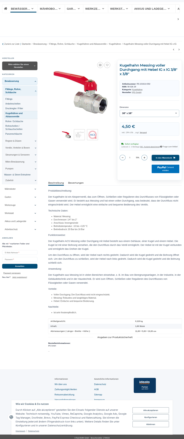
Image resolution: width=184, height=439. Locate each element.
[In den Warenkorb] (50, 58)
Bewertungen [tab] (76, 183)
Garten (8, 197)
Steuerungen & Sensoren (17, 155)
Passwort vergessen (12, 273)
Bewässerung (12, 81)
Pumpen (9, 168)
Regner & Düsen (13, 141)
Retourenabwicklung (64, 394)
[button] (176, 19)
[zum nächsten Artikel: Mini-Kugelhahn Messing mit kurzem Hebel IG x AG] (179, 50)
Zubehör (9, 180)
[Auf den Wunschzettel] (107, 65)
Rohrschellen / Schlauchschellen (13, 127)
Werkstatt (9, 213)
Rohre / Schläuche (14, 121)
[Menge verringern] (123, 157)
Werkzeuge (10, 205)
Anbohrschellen (12, 104)
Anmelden (19, 266)
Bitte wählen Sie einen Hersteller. (18, 65)
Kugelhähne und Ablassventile (14, 115)
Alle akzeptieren (150, 410)
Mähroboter (10, 189)
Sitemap (98, 394)
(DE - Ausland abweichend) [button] (150, 147)
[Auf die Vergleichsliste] (100, 65)
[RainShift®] (5, 9)
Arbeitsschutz (11, 229)
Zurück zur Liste (12, 44)
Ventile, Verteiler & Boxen (17, 148)
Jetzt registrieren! (19, 277)
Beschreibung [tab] (56, 183)
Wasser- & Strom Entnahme (17, 175)
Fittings (8, 99)
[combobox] (149, 113)
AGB (96, 389)
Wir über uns (61, 384)
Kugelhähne (137, 90)
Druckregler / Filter (14, 108)
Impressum (20, 431)
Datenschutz (33, 431)
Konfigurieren (150, 417)
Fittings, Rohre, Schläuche (13, 91)
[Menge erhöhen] (144, 157)
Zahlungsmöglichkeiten (66, 389)
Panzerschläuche (13, 134)
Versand (143, 132)
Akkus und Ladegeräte (15, 221)
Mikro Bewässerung (14, 162)
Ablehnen (150, 424)
